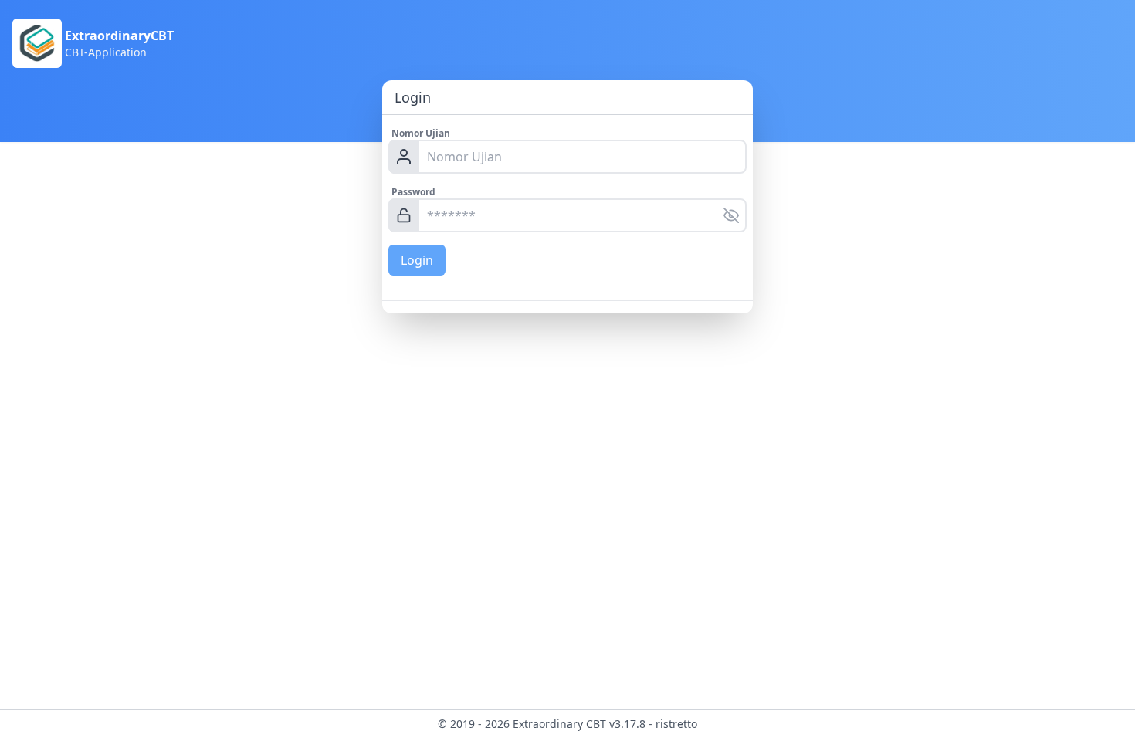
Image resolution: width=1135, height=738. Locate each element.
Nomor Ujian (420, 133)
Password (413, 191)
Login (417, 260)
